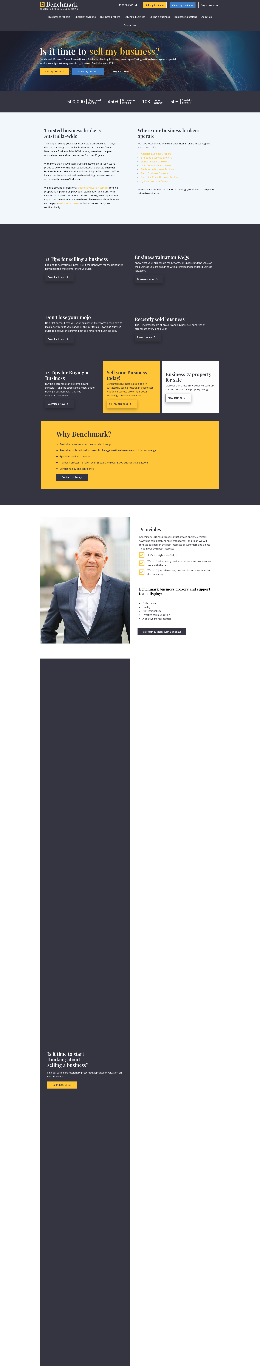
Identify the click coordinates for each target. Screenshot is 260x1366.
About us (206, 16)
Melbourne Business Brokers (157, 169)
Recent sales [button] (144, 337)
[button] (128, 5)
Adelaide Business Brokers (156, 153)
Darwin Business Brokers (155, 161)
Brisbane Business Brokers (156, 157)
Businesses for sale (59, 16)
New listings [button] (175, 398)
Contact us (130, 25)
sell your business (69, 203)
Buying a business (135, 16)
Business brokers (110, 16)
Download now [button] (56, 277)
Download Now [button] (56, 404)
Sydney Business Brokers (155, 181)
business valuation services (93, 187)
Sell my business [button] (118, 404)
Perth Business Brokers (154, 173)
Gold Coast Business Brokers (157, 165)
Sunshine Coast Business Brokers (160, 177)
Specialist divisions (85, 16)
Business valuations (185, 16)
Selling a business (160, 16)
